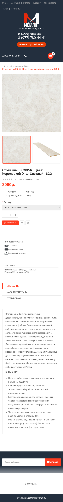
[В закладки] (22, 222)
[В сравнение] (27, 222)
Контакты (16, 9)
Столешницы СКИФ (19, 66)
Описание (13, 286)
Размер (7, 202)
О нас (4, 3)
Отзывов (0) (14, 298)
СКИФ (28, 195)
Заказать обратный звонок (31, 44)
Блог (6, 9)
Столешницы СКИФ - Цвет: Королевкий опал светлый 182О (30, 69)
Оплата (26, 3)
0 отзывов (19, 180)
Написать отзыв (32, 180)
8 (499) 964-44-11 (32, 34)
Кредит (37, 3)
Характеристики (17, 292)
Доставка (15, 3)
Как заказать (50, 3)
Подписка (52, 462)
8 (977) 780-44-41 (32, 38)
